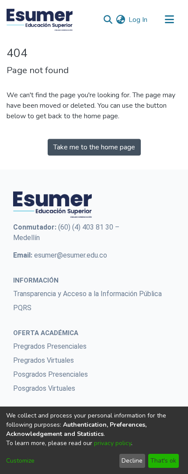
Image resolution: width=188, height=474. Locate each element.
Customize (20, 460)
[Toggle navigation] (169, 19)
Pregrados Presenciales (50, 346)
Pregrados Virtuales (43, 360)
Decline (132, 460)
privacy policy (112, 443)
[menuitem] (120, 19)
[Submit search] (107, 19)
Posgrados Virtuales (44, 388)
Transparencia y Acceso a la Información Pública (87, 294)
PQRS (22, 308)
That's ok (163, 460)
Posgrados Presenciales (50, 374)
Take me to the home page (94, 147)
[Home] (40, 20)
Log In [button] (138, 20)
